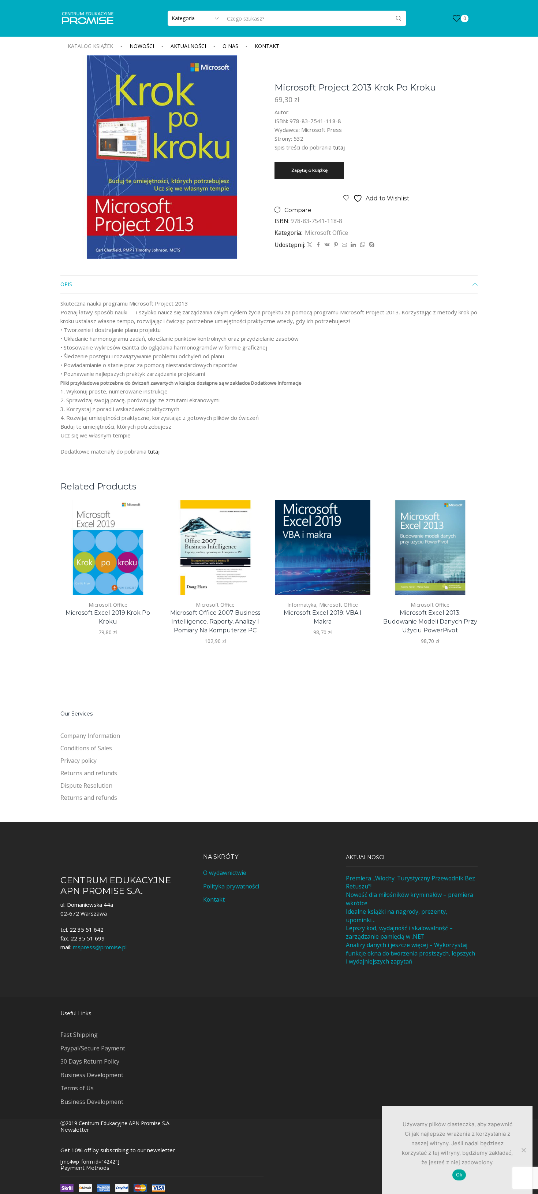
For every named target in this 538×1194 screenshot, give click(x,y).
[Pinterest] (336, 244)
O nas (230, 45)
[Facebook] (318, 244)
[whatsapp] (362, 244)
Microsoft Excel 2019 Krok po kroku (108, 617)
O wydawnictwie (224, 873)
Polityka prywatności (231, 886)
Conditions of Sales (86, 748)
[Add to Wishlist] (141, 580)
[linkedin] (353, 244)
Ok (459, 1175)
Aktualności (188, 45)
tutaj (339, 147)
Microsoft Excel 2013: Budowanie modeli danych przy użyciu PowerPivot (430, 621)
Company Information (90, 736)
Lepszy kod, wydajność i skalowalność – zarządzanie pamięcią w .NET (399, 932)
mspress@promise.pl (100, 947)
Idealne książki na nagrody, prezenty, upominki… (396, 915)
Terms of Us (77, 1088)
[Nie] (523, 1150)
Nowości (142, 45)
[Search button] (398, 18)
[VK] (327, 244)
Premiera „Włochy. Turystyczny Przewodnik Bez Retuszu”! (410, 882)
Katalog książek (90, 45)
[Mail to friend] (344, 244)
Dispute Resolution (86, 785)
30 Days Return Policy (89, 1061)
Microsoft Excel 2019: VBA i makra (323, 617)
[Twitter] (309, 244)
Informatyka (301, 604)
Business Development (91, 1075)
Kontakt (267, 45)
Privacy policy (78, 761)
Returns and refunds (88, 773)
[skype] (370, 244)
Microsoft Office (326, 233)
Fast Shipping (79, 1035)
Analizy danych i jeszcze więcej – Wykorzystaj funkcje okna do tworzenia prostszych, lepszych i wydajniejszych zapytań (410, 953)
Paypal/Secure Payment (92, 1048)
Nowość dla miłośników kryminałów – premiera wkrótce (409, 899)
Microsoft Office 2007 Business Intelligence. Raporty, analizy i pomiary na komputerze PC (215, 621)
